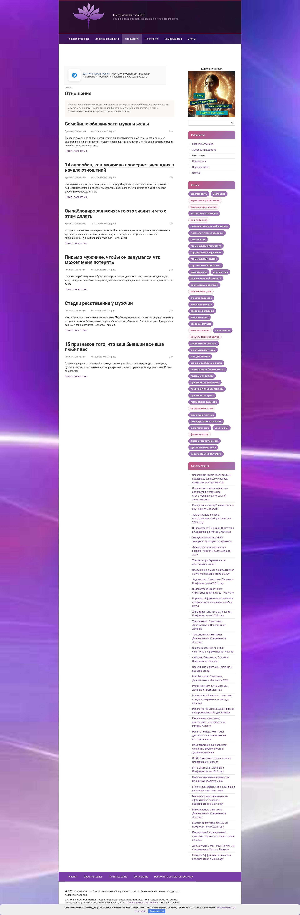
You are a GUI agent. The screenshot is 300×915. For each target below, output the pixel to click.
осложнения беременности (206, 362)
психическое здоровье (204, 401)
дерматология (199, 271)
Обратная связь (93, 876)
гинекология (198, 239)
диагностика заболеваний (206, 278)
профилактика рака (202, 395)
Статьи (192, 38)
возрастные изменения (204, 213)
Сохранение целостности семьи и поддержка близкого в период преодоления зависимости (211, 478)
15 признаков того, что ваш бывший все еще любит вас (114, 346)
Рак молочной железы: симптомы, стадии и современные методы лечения (212, 699)
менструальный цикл (203, 349)
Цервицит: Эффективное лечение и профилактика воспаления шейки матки (212, 602)
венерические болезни (204, 206)
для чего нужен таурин (96, 73)
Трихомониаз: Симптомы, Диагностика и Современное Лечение (209, 638)
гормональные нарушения (206, 252)
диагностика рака (201, 291)
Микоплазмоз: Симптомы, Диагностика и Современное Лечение (209, 813)
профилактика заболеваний (207, 388)
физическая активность (204, 440)
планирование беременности (208, 369)
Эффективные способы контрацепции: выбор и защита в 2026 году (211, 518)
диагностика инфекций (204, 284)
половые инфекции (202, 375)
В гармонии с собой (129, 15)
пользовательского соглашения (141, 902)
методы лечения (200, 356)
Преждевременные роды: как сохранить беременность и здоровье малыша (209, 748)
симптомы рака (200, 427)
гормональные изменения (206, 245)
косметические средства (205, 336)
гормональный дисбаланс (206, 265)
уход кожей (221, 427)
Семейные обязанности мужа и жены (107, 124)
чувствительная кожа (203, 447)
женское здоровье (201, 297)
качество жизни (200, 330)
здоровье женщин (201, 304)
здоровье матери (201, 323)
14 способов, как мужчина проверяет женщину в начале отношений (119, 167)
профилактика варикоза (205, 382)
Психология (151, 38)
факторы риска (199, 434)
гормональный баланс (204, 258)
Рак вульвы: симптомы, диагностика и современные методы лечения (209, 722)
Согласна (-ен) (157, 911)
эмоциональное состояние (206, 453)
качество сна (222, 330)
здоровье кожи (199, 317)
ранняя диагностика (202, 414)
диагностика (220, 271)
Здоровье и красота (107, 38)
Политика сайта (118, 876)
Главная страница (78, 38)
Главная (73, 876)
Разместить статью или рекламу (173, 876)
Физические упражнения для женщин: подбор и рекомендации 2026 (211, 551)
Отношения (80, 131)
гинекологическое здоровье (207, 232)
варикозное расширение (205, 200)
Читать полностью (76, 150)
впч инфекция (199, 219)
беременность (199, 193)
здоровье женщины (202, 310)
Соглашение (141, 876)
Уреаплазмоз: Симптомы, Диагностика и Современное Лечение (209, 625)
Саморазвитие (173, 38)
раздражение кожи (202, 408)
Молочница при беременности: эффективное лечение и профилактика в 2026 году (210, 800)
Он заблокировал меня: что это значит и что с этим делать (115, 213)
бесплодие (219, 193)
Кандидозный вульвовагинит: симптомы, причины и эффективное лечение (213, 836)
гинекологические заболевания (209, 226)
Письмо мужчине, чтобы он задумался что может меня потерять (112, 259)
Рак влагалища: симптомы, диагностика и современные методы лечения (209, 735)
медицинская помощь (204, 343)
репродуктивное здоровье (206, 421)
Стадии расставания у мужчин (99, 303)
